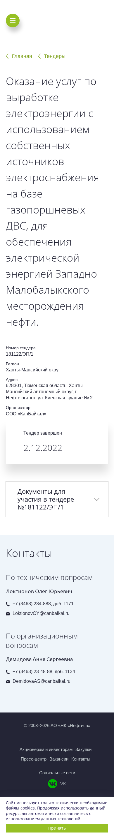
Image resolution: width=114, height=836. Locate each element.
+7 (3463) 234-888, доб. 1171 (43, 603)
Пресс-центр (33, 758)
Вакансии (58, 758)
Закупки (83, 749)
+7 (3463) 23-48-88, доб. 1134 (44, 671)
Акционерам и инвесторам (46, 749)
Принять (57, 828)
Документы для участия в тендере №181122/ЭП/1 (46, 499)
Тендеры (54, 56)
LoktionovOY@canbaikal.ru (41, 613)
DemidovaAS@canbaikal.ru (41, 681)
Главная (22, 56)
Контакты (80, 758)
